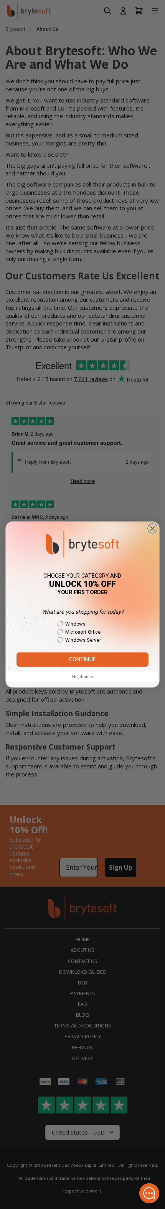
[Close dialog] (152, 528)
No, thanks (82, 676)
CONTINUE (82, 659)
